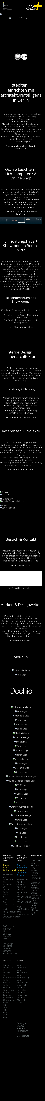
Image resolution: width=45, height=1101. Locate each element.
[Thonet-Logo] (21, 741)
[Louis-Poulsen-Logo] (21, 815)
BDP (5, 1012)
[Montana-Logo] (20, 750)
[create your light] (21, 220)
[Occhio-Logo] (21, 678)
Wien (5, 1002)
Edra (33, 880)
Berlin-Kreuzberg (8, 981)
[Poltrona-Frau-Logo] (21, 707)
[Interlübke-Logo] (21, 715)
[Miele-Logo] (21, 789)
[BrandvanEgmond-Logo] (21, 806)
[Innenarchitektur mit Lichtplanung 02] (12, 501)
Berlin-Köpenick (7, 986)
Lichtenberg (8, 990)
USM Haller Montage (22, 986)
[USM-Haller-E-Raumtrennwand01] (6, 498)
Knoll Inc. (35, 870)
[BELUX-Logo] (21, 837)
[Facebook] (22, 1014)
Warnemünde (9, 977)
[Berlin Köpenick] (8, 507)
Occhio (34, 892)
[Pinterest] (22, 1010)
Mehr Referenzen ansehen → (20, 469)
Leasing (20, 1002)
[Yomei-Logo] (21, 746)
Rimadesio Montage (22, 996)
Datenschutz (23, 1035)
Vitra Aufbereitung (23, 976)
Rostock (6, 972)
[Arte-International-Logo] (21, 824)
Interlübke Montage (22, 991)
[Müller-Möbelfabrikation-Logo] (20, 780)
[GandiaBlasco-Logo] (21, 845)
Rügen (6, 970)
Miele (33, 907)
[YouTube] (18, 1014)
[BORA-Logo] (21, 785)
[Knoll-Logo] (21, 711)
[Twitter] (25, 1010)
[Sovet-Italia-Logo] (21, 759)
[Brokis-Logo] (21, 819)
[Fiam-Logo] (21, 763)
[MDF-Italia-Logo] (21, 767)
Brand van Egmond (36, 896)
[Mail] (25, 1014)
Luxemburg (8, 967)
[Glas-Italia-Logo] (21, 733)
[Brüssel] (4, 492)
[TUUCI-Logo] (21, 841)
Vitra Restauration (23, 981)
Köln (5, 975)
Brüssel (6, 965)
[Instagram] (18, 1010)
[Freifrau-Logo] (21, 724)
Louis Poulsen (35, 901)
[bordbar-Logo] (21, 802)
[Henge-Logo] (21, 754)
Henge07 (35, 890)
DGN (5, 1015)
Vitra (33, 862)
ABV (5, 1010)
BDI (4, 1005)
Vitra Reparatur (22, 966)
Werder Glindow (7, 993)
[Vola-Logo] (21, 832)
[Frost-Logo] (21, 828)
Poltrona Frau (35, 866)
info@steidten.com (12, 911)
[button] (22, 30)
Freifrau (34, 872)
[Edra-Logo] (20, 720)
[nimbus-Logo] (21, 811)
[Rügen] (4, 505)
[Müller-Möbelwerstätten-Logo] (21, 776)
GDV (5, 1007)
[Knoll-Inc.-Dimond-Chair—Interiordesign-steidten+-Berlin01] (4, 494)
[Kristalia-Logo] (21, 772)
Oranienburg (9, 1000)
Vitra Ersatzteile (22, 971)
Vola (33, 912)
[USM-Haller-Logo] (21, 670)
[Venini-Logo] (21, 798)
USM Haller (36, 860)
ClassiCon (35, 882)
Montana (35, 887)
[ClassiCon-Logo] (21, 737)
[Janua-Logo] (21, 728)
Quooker (35, 910)
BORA (33, 905)
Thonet (34, 885)
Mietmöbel (22, 1000)
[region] (22, 30)
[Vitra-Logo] (20, 674)
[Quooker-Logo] (21, 793)
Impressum (22, 1030)
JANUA (34, 875)
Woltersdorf (8, 997)
